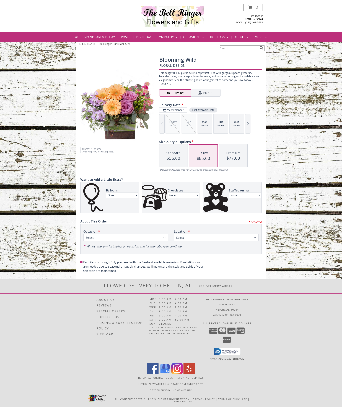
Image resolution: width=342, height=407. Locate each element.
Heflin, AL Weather (151, 384)
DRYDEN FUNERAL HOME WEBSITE (171, 390)
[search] (261, 48)
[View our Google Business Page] (165, 373)
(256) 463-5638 (254, 22)
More (259, 37)
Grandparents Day (99, 37)
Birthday (144, 37)
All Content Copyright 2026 (136, 399)
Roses (125, 37)
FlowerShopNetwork (174, 399)
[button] (253, 7)
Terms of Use (182, 401)
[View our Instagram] (177, 373)
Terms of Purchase (232, 399)
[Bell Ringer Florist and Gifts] (172, 16)
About (240, 37)
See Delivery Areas (216, 286)
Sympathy (166, 37)
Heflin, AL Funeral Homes (155, 377)
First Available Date (203, 110)
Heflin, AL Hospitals (190, 377)
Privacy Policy (204, 399)
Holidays (217, 37)
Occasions (192, 37)
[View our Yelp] (189, 373)
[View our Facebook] (153, 373)
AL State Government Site (185, 384)
